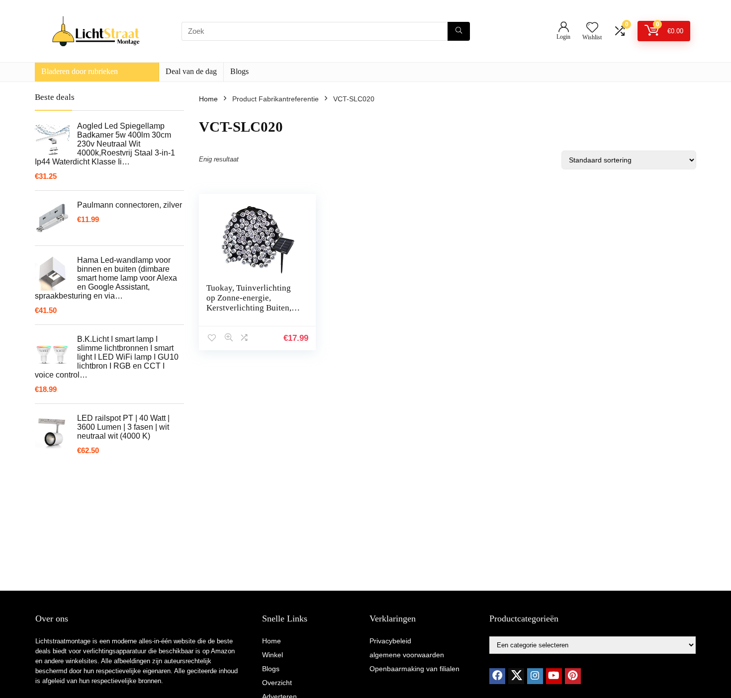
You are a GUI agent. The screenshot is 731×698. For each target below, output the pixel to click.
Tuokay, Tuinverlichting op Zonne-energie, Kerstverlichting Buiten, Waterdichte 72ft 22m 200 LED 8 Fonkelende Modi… (252, 312)
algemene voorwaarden (406, 655)
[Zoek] (459, 31)
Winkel (272, 655)
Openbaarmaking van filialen (414, 669)
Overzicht (277, 683)
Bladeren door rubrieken (79, 71)
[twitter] (516, 676)
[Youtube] (554, 676)
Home (208, 99)
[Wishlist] (592, 28)
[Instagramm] (535, 676)
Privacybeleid (390, 641)
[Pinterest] (573, 676)
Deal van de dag (191, 71)
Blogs (239, 71)
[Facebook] (497, 676)
